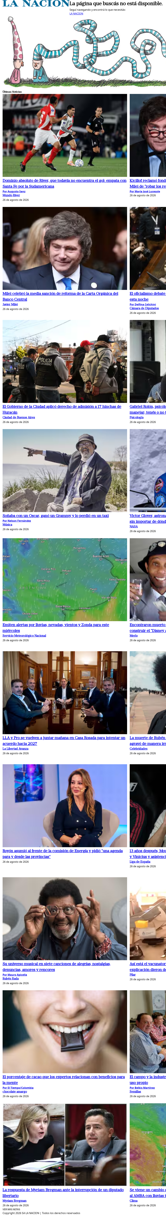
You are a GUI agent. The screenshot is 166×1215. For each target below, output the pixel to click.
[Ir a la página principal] (36, 5)
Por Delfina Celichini (143, 304)
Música (7, 524)
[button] (65, 136)
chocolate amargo (15, 1091)
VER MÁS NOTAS (11, 1209)
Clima (133, 1201)
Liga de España (140, 862)
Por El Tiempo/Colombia (18, 1088)
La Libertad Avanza (15, 749)
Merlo (134, 635)
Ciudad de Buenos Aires (19, 417)
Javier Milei (10, 304)
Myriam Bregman (14, 1201)
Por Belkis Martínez (142, 1088)
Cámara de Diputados (144, 308)
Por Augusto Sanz (14, 191)
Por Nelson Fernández (17, 521)
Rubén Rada (11, 978)
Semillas (135, 1091)
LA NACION (76, 13)
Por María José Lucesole (145, 191)
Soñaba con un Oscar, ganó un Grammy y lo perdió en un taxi (56, 516)
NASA (134, 526)
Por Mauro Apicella (15, 975)
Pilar (133, 975)
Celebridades (139, 749)
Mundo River (11, 195)
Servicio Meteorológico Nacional (24, 635)
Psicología (136, 417)
